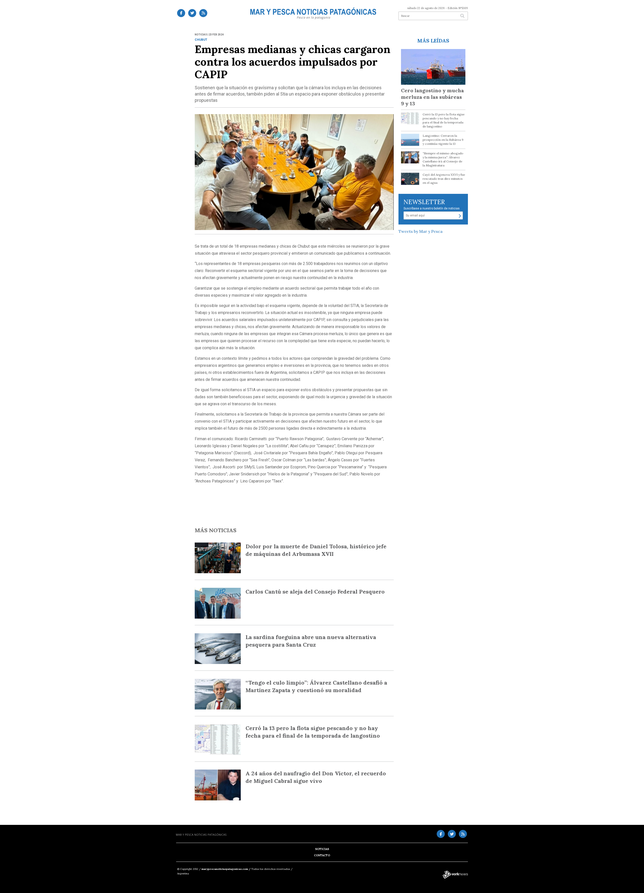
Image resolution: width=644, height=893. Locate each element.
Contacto (322, 855)
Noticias (322, 849)
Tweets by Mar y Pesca (420, 231)
